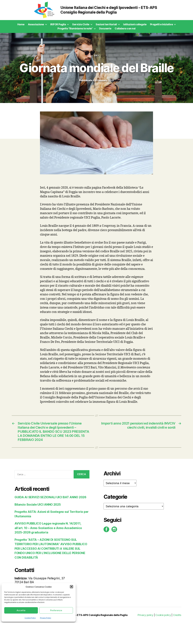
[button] (71, 586)
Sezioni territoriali (106, 24)
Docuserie (105, 28)
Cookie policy (163, 615)
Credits (177, 615)
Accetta (21, 610)
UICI (96, 55)
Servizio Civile (80, 24)
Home (20, 24)
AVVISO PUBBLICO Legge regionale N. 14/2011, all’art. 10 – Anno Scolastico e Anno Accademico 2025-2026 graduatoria (48, 528)
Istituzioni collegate (135, 24)
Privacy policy (145, 615)
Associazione (36, 24)
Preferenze (56, 610)
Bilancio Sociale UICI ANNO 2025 (38, 504)
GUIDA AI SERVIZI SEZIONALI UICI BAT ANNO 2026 (50, 497)
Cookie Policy (30, 618)
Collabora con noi (125, 28)
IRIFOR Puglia (58, 24)
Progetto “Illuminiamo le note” (75, 28)
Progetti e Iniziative (161, 24)
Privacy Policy (45, 618)
